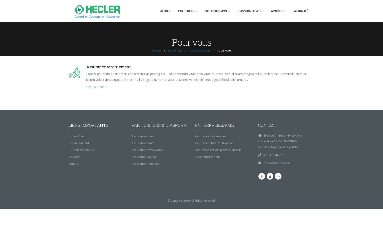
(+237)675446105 (274, 155)
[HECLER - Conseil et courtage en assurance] (98, 11)
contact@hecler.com (277, 163)
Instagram (270, 176)
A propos (277, 11)
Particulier (186, 11)
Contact (73, 164)
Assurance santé (143, 143)
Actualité (301, 11)
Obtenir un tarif (78, 143)
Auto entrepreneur (207, 157)
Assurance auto (142, 136)
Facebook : (261, 176)
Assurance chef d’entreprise (214, 143)
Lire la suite (95, 87)
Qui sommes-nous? (81, 150)
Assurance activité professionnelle (218, 150)
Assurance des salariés (211, 136)
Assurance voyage (144, 157)
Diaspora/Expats (249, 11)
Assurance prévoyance (147, 150)
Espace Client (77, 136)
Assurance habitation (146, 164)
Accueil (165, 11)
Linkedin (278, 176)
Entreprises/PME (216, 11)
